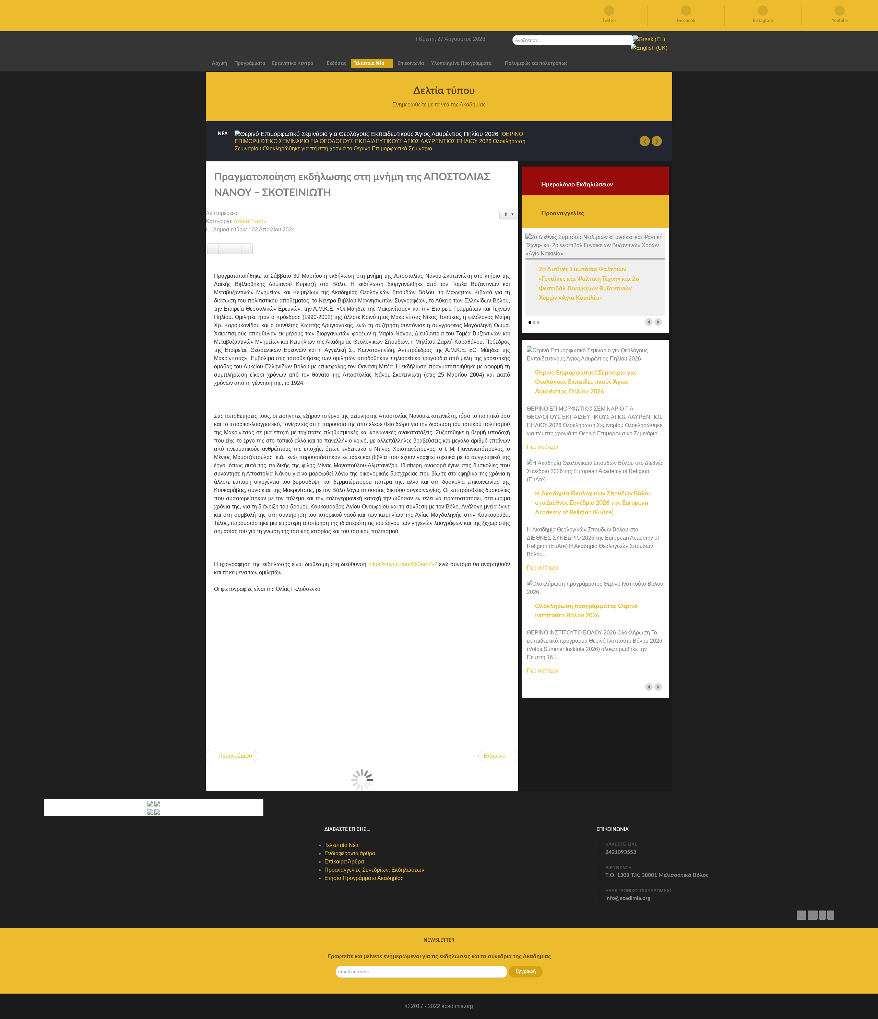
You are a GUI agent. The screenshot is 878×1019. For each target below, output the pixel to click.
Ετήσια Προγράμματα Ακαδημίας (363, 878)
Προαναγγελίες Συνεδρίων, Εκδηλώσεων (374, 870)
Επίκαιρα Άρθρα (344, 862)
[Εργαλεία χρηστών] (509, 214)
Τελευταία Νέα (341, 845)
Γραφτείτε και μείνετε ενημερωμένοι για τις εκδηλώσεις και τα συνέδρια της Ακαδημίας (439, 956)
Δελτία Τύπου (250, 221)
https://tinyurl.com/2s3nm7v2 (402, 564)
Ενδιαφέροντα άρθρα (349, 853)
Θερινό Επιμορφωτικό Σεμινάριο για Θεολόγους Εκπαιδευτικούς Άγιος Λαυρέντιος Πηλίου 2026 (585, 382)
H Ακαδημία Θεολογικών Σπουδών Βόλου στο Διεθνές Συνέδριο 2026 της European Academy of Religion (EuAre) (593, 503)
